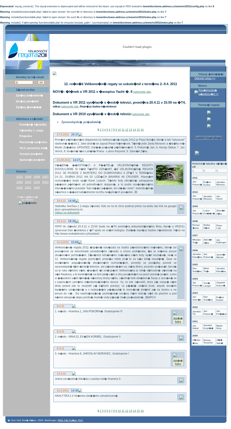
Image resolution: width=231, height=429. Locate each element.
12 (126, 129)
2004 (37, 182)
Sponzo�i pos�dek (32, 159)
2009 (28, 176)
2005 (28, 182)
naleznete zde (142, 91)
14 (134, 129)
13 (130, 129)
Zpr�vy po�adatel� (29, 95)
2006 (19, 182)
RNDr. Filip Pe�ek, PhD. (70, 420)
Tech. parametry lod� (33, 148)
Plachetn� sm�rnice (33, 142)
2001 (28, 187)
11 (123, 129)
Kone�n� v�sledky (33, 124)
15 (138, 129)
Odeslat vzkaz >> (204, 78)
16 (142, 129)
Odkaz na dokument (67, 212)
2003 (45, 182)
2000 (37, 187)
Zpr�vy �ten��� (29, 107)
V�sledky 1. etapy (31, 130)
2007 (45, 176)
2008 (37, 176)
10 (119, 129)
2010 (19, 176)
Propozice (25, 136)
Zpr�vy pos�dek (27, 101)
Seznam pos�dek (31, 154)
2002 (19, 187)
